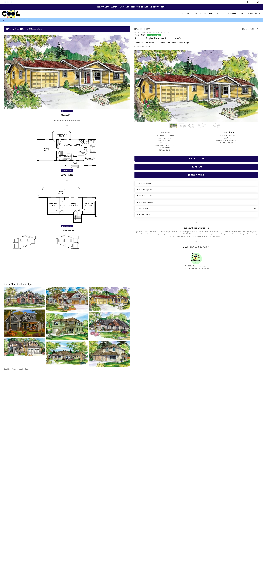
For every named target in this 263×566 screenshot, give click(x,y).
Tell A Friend (197, 175)
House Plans (15, 20)
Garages (220, 13)
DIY (242, 13)
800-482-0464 (8, 2)
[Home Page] (188, 14)
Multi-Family (232, 13)
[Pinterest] (247, 2)
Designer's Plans (36, 29)
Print (9, 29)
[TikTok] (258, 2)
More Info (250, 13)
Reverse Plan (67, 111)
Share (16, 29)
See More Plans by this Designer (16, 369)
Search (203, 13)
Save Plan (196, 167)
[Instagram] (254, 2)
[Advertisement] (67, 266)
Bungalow (137, 32)
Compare (25, 29)
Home (7, 20)
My (196, 13)
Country (149, 32)
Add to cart (197, 158)
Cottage (144, 32)
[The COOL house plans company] (196, 259)
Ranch (162, 32)
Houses (211, 13)
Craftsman (156, 32)
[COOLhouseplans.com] (11, 14)
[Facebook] (251, 2)
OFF (148, 29)
